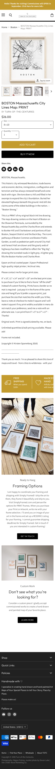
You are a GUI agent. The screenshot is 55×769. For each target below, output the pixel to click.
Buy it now (27, 154)
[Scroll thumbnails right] (50, 91)
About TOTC (42, 753)
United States (13, 727)
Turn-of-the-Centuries (19, 111)
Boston (14, 27)
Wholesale (30, 753)
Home (4, 27)
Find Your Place (16, 753)
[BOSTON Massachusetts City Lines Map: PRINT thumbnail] (6, 91)
